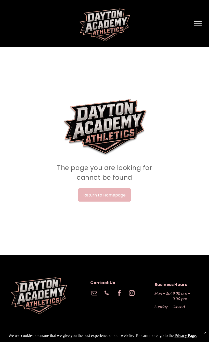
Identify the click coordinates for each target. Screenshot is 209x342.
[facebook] (119, 293)
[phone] (107, 293)
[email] (94, 293)
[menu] (197, 23)
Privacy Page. (186, 335)
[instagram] (132, 293)
